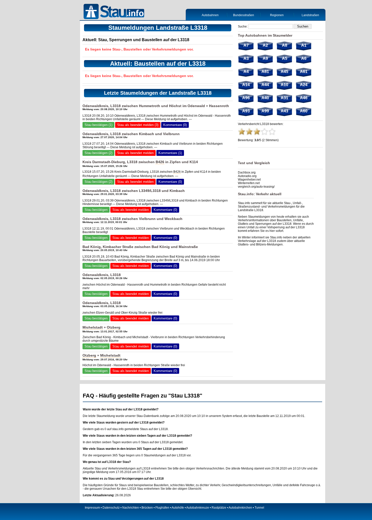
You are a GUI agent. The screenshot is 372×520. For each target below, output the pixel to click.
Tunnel (259, 507)
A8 (284, 45)
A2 (265, 45)
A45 (284, 71)
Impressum (92, 507)
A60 (303, 111)
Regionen (277, 15)
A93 (246, 111)
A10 (284, 85)
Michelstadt (92, 327)
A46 (303, 98)
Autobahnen (210, 15)
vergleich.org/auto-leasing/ (256, 186)
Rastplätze (219, 507)
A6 (303, 58)
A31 (284, 98)
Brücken (147, 507)
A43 (284, 111)
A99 (265, 111)
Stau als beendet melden (135, 153)
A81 (265, 71)
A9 (265, 58)
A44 (265, 85)
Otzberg (113, 327)
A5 (284, 58)
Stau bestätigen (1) (98, 125)
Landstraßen (310, 15)
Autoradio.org (247, 176)
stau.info (118, 429)
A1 (303, 45)
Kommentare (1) (170, 153)
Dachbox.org (247, 172)
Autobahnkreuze (197, 507)
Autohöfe (178, 507)
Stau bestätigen (96, 210)
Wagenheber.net (249, 179)
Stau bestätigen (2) (98, 153)
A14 (246, 85)
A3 (246, 58)
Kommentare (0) (175, 125)
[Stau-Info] (115, 12)
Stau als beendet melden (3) (137, 125)
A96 (246, 98)
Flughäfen (162, 507)
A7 (246, 45)
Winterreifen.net (249, 183)
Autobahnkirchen (240, 507)
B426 (160, 162)
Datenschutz (111, 507)
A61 (303, 71)
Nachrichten (130, 507)
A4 (246, 71)
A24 (303, 85)
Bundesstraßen (243, 15)
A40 (265, 98)
